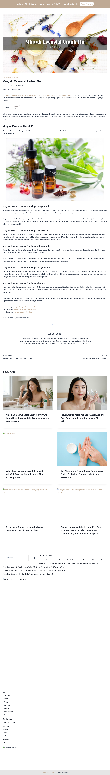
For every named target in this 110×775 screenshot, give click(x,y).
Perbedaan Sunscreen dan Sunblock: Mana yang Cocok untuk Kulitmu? (28, 574)
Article (5, 733)
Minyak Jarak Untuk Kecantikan (25, 309)
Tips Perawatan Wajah (10, 77)
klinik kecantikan (8, 317)
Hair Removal (9, 712)
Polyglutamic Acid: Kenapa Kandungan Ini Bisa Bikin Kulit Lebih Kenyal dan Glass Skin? (82, 418)
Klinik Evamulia (18, 95)
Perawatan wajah (65, 95)
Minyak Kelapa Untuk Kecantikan (25, 307)
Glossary (6, 729)
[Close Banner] (108, 4)
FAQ (4, 736)
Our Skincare (7, 719)
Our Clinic (6, 726)
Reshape (7, 705)
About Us (6, 739)
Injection (7, 715)
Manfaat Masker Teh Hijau (23, 312)
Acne (6, 699)
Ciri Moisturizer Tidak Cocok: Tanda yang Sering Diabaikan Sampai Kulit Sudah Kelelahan (82, 474)
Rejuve (6, 708)
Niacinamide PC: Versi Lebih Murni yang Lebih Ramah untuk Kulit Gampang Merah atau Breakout (27, 418)
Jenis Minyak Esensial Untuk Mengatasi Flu (41, 95)
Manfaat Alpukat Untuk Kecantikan (95, 357)
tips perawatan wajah (23, 317)
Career (5, 742)
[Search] (34, 558)
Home (5, 692)
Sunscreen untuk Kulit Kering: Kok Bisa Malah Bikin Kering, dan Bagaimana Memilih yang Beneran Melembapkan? (81, 530)
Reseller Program (10, 722)
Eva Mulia (6, 95)
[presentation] (28, 393)
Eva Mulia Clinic (9, 86)
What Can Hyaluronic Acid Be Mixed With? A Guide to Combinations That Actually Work (25, 474)
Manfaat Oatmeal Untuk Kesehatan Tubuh (17, 357)
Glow (6, 702)
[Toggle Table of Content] (15, 108)
